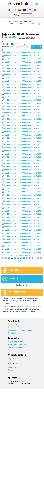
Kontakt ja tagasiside (16, 325)
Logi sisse (12, 350)
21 (15, 258)
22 (18, 258)
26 (30, 258)
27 (33, 258)
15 (26, 256)
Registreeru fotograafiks (17, 344)
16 (29, 256)
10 (11, 256)
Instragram (12, 373)
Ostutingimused (14, 333)
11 (14, 256)
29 (20, 260)
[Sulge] (39, 24)
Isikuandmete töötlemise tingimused (22, 330)
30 (23, 260)
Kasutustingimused (15, 342)
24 (24, 258)
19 (9, 258)
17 (32, 256)
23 (21, 258)
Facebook (12, 367)
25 (27, 258)
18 (35, 256)
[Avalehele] (23, 6)
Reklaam (11, 328)
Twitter (10, 370)
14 (23, 256)
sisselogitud (23, 311)
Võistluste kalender (15, 347)
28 (36, 258)
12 (17, 256)
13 (20, 256)
